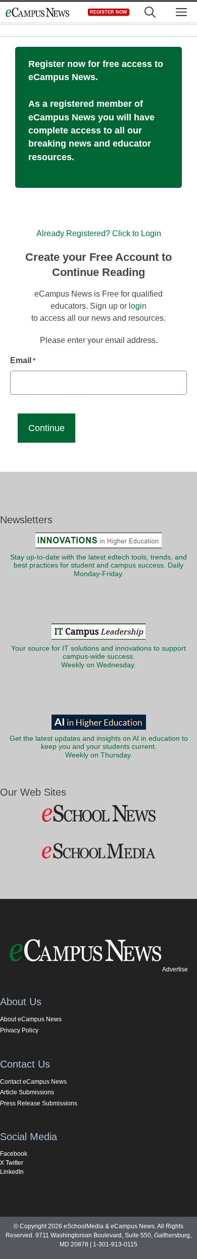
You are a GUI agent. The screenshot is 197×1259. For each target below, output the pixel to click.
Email (22, 360)
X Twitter (11, 1162)
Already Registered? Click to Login (98, 233)
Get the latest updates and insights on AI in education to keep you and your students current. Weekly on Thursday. (99, 747)
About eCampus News (31, 1019)
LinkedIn (12, 1171)
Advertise (175, 969)
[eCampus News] (37, 12)
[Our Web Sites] (98, 814)
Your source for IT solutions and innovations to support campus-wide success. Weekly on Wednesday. (98, 657)
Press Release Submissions (38, 1103)
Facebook (13, 1153)
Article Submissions (27, 1092)
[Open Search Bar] (150, 12)
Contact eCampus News (33, 1081)
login (137, 306)
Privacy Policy (19, 1030)
